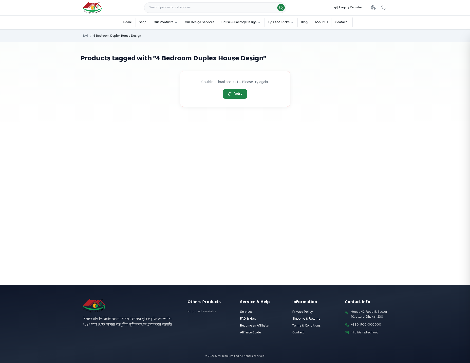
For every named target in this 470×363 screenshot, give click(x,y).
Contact (341, 22)
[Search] (281, 7)
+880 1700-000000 (366, 324)
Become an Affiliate (254, 325)
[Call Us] (383, 7)
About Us (321, 22)
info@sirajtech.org (364, 332)
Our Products (163, 22)
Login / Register (350, 7)
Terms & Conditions (306, 325)
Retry (238, 94)
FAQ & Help (248, 319)
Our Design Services (199, 22)
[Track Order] (373, 8)
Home (127, 22)
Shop (143, 22)
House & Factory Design (239, 22)
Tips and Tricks (279, 22)
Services (246, 312)
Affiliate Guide (250, 332)
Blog (304, 22)
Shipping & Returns (306, 319)
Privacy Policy (302, 312)
